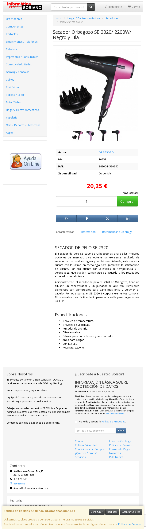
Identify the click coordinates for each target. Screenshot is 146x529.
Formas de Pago (119, 449)
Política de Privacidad (115, 413)
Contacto (80, 441)
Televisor (11, 49)
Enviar (121, 430)
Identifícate (115, 7)
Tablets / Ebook (15, 95)
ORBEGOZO (106, 152)
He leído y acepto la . (102, 421)
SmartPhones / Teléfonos (22, 41)
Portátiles (12, 34)
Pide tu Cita (116, 457)
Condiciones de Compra (89, 449)
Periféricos (12, 87)
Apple (9, 132)
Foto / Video (13, 102)
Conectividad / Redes (19, 64)
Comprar (127, 201)
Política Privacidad (86, 445)
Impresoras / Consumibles (22, 57)
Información (88, 232)
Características (65, 232)
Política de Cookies (129, 524)
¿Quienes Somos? (86, 453)
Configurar (96, 511)
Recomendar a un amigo (117, 232)
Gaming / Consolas (17, 72)
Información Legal (120, 441)
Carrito (135, 7)
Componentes (14, 26)
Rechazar (112, 511)
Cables (10, 79)
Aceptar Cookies (131, 511)
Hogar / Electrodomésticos (22, 110)
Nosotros (115, 453)
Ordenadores (14, 19)
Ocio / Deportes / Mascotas (23, 125)
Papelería (11, 117)
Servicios (80, 457)
